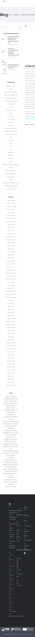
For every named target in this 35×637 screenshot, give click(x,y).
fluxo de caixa (14, 432)
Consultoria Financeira (11, 101)
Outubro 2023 (11, 243)
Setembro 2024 (11, 221)
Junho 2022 (10, 285)
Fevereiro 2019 (10, 361)
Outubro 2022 (11, 276)
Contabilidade (10, 104)
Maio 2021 (11, 306)
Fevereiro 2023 (10, 264)
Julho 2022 (11, 282)
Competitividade (11, 98)
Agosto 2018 (11, 373)
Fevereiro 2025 (10, 215)
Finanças (11, 116)
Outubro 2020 (11, 321)
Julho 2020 (11, 331)
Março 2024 (11, 234)
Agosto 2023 (11, 246)
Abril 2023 (11, 258)
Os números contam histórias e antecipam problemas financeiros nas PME (13, 52)
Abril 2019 (11, 355)
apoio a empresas (10, 401)
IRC (11, 143)
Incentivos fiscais (10, 442)
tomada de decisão (10, 479)
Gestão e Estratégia (11, 128)
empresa (13, 426)
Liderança (11, 155)
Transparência (10, 189)
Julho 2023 (11, 249)
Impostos (11, 140)
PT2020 (11, 168)
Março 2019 (10, 358)
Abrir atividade (10, 86)
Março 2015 (10, 382)
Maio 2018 (11, 376)
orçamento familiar (11, 460)
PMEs (10, 162)
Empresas (10, 428)
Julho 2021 (11, 300)
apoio (11, 89)
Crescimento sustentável (11, 423)
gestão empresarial (10, 439)
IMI (11, 137)
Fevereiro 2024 (10, 237)
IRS (11, 146)
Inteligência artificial (9, 446)
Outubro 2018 (11, 367)
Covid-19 (11, 107)
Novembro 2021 (11, 294)
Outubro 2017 (11, 379)
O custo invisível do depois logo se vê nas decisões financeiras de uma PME (13, 40)
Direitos (7, 426)
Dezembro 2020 (11, 318)
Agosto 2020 (11, 327)
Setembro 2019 (11, 349)
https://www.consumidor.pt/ (16, 616)
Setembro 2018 (11, 370)
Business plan (10, 407)
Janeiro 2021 (11, 315)
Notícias (10, 158)
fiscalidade (5, 432)
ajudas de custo (10, 396)
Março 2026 (11, 200)
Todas (11, 180)
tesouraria (10, 477)
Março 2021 (10, 312)
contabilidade (10, 412)
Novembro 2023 (11, 240)
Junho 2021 (10, 303)
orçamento (10, 457)
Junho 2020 (10, 334)
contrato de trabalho (10, 417)
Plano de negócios (10, 467)
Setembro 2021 (11, 297)
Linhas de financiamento (10, 451)
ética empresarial (10, 486)
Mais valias (6, 453)
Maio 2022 (11, 288)
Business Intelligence (10, 95)
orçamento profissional (10, 462)
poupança (7, 469)
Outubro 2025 (11, 209)
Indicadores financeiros (10, 444)
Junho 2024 (10, 224)
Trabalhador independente (10, 183)
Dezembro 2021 (11, 291)
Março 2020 (11, 340)
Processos (14, 469)
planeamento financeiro (10, 464)
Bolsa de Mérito (10, 405)
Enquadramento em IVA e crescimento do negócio (13, 66)
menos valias (14, 453)
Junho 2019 (10, 352)
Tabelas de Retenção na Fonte (10, 474)
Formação (11, 122)
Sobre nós (26, 509)
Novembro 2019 (11, 346)
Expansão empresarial (11, 430)
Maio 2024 (11, 227)
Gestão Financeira (11, 134)
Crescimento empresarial (10, 421)
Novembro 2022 (11, 273)
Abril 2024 (11, 231)
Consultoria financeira (10, 410)
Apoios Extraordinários (11, 92)
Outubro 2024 (11, 218)
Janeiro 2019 (11, 364)
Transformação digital (11, 186)
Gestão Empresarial (11, 131)
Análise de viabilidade (10, 398)
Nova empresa (10, 455)
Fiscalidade (10, 119)
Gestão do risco (10, 437)
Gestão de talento (10, 435)
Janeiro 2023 (11, 267)
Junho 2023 (10, 252)
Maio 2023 (11, 255)
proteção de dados (10, 471)
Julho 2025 (11, 212)
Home (9, 14)
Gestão (16, 14)
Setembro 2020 (11, 324)
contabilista (10, 414)
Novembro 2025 (11, 206)
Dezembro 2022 (11, 270)
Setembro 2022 (11, 279)
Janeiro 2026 (11, 203)
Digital (11, 113)
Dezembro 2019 (11, 343)
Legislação (10, 152)
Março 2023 (11, 261)
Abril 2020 (11, 337)
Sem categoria (11, 171)
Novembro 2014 (11, 385)
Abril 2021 (11, 309)
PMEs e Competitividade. (11, 165)
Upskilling (10, 484)
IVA (11, 149)
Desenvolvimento (10, 110)
